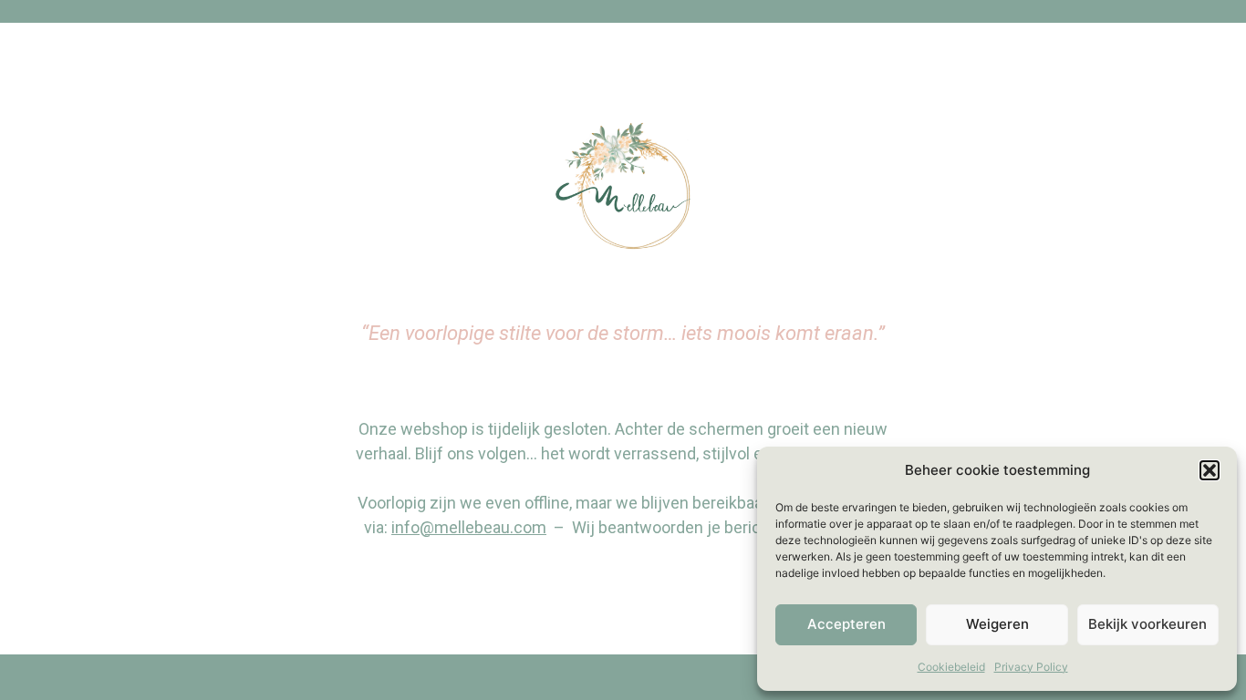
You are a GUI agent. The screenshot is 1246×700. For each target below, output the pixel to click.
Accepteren (846, 624)
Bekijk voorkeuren (1147, 624)
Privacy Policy (1031, 667)
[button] (1209, 470)
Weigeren (997, 624)
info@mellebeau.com (468, 527)
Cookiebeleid (951, 667)
